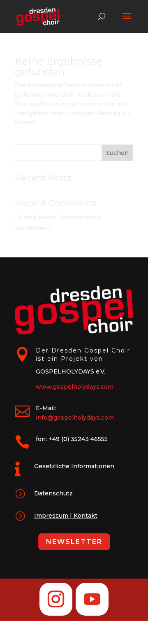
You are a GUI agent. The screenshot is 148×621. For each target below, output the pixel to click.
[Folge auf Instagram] (55, 599)
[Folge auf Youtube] (92, 599)
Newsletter (74, 542)
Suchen (117, 152)
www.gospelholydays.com (74, 386)
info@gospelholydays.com (75, 417)
